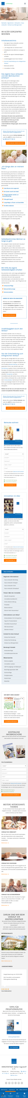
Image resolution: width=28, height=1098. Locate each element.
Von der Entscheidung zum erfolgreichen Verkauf (15, 62)
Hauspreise (10, 374)
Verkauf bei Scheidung (9, 863)
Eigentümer (11, 23)
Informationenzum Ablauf (10, 1096)
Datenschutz (4, 1089)
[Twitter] (9, 1083)
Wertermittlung (13, 364)
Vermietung (4, 368)
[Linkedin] (19, 1083)
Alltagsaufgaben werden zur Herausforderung (10, 195)
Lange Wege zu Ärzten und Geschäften (14, 202)
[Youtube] (12, 1083)
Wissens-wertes (24, 1096)
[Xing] (16, 1083)
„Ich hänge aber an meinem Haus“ (13, 47)
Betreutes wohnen (9, 66)
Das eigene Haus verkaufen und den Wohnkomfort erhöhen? (13, 44)
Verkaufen (17, 23)
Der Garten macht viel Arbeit (11, 191)
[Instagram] (22, 1083)
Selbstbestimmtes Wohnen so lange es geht (14, 51)
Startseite (3, 23)
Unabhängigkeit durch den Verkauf (13, 59)
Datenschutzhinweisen (18, 471)
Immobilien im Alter (9, 68)
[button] (14, 188)
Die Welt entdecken (9, 205)
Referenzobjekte (7, 933)
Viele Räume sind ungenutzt (11, 188)
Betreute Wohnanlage (9, 289)
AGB (17, 1089)
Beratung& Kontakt (17, 1096)
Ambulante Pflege (8, 285)
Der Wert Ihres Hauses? (11, 695)
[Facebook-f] (6, 1083)
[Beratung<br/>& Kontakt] (17, 1093)
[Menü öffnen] (25, 3)
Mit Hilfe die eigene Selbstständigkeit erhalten (13, 55)
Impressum (12, 1089)
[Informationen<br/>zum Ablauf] (10, 1093)
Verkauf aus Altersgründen (10, 894)
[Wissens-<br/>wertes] (24, 1093)
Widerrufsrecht (23, 1089)
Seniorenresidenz (8, 292)
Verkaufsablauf (8, 380)
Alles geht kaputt (8, 199)
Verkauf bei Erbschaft (8, 832)
